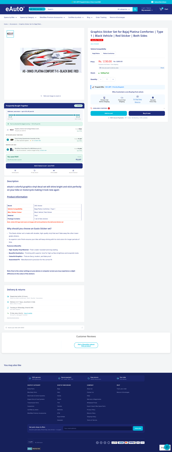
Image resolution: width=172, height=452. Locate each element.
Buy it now (146, 113)
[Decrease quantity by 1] (101, 79)
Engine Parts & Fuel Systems (35, 399)
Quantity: (94, 79)
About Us (89, 389)
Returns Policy (91, 413)
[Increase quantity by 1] (113, 79)
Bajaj (58, 389)
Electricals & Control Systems (36, 396)
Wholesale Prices (92, 402)
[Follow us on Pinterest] (105, 442)
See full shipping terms (13, 318)
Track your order (122, 389)
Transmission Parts (33, 402)
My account (146, 10)
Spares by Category (27, 17)
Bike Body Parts (32, 392)
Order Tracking (101, 17)
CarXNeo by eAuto (74, 17)
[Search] (135, 9)
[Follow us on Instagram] (101, 442)
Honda (59, 396)
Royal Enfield (61, 416)
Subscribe (138, 428)
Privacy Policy (91, 409)
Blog (88, 17)
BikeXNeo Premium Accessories (51, 17)
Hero (58, 392)
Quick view (38, 140)
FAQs (88, 396)
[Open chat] (167, 447)
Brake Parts (30, 389)
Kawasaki (60, 420)
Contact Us (90, 392)
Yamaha (59, 406)
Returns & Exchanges (117, 17)
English (31, 442)
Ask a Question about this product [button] (86, 345)
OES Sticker (95, 44)
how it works (28, 313)
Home (6, 24)
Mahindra (60, 409)
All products (13, 24)
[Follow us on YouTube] (108, 442)
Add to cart (109, 113)
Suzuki (59, 399)
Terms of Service (92, 420)
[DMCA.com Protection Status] (34, 448)
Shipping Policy (91, 416)
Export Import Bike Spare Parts (96, 406)
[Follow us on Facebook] (97, 442)
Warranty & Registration (94, 399)
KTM (58, 413)
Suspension (30, 406)
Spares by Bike (9, 17)
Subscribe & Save (160, 2)
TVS (58, 402)
